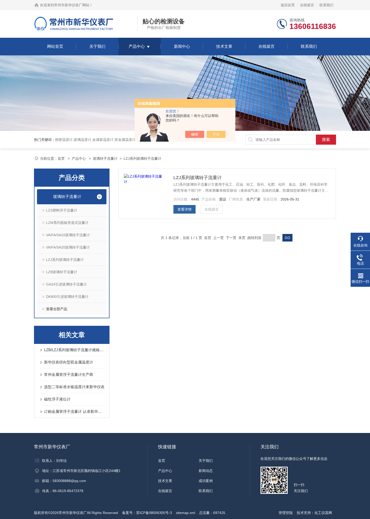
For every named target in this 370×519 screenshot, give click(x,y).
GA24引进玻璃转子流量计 (66, 284)
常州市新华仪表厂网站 (71, 5)
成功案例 (206, 481)
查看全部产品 (56, 309)
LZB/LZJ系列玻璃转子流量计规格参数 (74, 350)
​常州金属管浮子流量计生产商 (68, 374)
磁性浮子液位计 (57, 399)
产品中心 (137, 46)
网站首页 (55, 46)
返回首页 (288, 5)
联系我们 (326, 5)
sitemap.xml (185, 513)
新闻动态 (206, 471)
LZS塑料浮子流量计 (61, 210)
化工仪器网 (323, 513)
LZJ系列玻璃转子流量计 (142, 158)
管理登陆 (286, 513)
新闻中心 (182, 46)
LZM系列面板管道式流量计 (67, 223)
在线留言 (307, 5)
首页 (62, 158)
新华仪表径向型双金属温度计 (68, 362)
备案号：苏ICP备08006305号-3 (147, 513)
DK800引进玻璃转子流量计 (67, 297)
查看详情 (184, 209)
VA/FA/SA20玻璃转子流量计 (68, 247)
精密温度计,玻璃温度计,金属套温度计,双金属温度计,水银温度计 (104, 140)
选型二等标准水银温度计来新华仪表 (74, 387)
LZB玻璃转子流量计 (61, 272)
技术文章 (224, 46)
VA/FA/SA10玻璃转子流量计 (68, 235)
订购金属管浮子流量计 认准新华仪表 (74, 411)
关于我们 (97, 46)
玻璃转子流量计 (105, 158)
